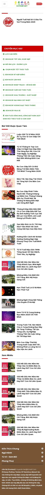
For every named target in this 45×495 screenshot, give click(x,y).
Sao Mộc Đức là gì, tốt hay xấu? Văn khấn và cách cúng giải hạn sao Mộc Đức (29, 226)
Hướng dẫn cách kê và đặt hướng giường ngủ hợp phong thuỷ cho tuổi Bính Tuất (29, 240)
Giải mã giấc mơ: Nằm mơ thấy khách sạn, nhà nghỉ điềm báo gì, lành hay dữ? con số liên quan (29, 265)
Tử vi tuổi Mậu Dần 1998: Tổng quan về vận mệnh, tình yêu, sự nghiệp (28, 252)
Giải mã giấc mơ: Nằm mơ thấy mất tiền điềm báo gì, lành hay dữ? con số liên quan (29, 392)
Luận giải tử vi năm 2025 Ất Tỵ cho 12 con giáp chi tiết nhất (28, 136)
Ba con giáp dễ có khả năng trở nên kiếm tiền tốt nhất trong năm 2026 (29, 169)
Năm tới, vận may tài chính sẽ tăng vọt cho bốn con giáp (29, 181)
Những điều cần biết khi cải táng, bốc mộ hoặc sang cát (28, 277)
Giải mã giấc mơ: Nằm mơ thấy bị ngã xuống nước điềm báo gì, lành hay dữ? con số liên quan (29, 430)
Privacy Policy (8, 472)
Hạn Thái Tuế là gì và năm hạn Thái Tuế (29, 288)
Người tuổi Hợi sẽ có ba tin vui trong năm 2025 (29, 21)
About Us (35, 472)
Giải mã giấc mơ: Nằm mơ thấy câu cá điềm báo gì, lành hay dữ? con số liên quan (29, 367)
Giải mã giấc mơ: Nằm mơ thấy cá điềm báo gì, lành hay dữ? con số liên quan (29, 379)
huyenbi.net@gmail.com (26, 469)
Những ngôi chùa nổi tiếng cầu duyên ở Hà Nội (29, 301)
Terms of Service (23, 472)
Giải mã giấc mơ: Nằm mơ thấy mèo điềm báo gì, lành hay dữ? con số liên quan (29, 405)
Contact (11, 469)
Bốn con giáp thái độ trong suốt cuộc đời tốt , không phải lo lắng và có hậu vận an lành (29, 345)
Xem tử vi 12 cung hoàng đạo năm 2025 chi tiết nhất (28, 314)
